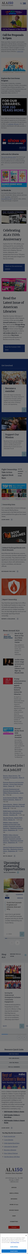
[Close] (26, 1235)
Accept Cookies (14, 1251)
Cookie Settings (14, 1246)
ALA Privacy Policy (15, 1242)
